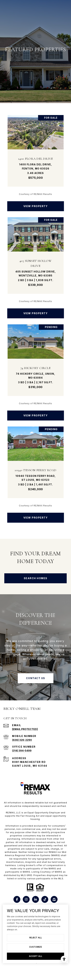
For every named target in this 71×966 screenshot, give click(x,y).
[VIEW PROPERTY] (35, 203)
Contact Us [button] (35, 678)
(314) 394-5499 (22, 750)
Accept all (35, 956)
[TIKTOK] (44, 899)
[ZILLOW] (54, 899)
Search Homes (35, 578)
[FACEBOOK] (16, 899)
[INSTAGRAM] (26, 899)
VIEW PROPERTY (35, 206)
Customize (35, 947)
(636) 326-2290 (22, 739)
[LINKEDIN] (35, 899)
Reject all (35, 937)
